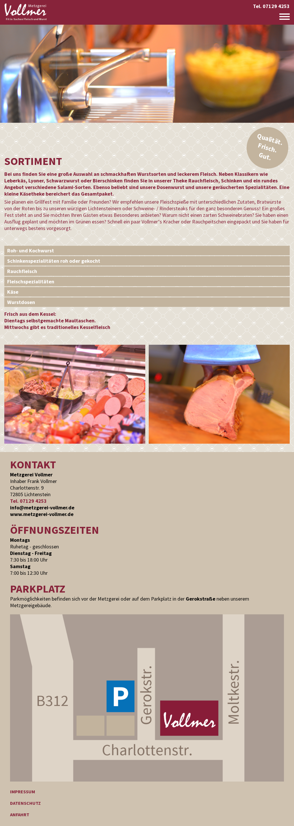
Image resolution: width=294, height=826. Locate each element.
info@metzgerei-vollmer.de (42, 507)
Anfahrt (19, 814)
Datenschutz (25, 803)
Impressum (22, 791)
